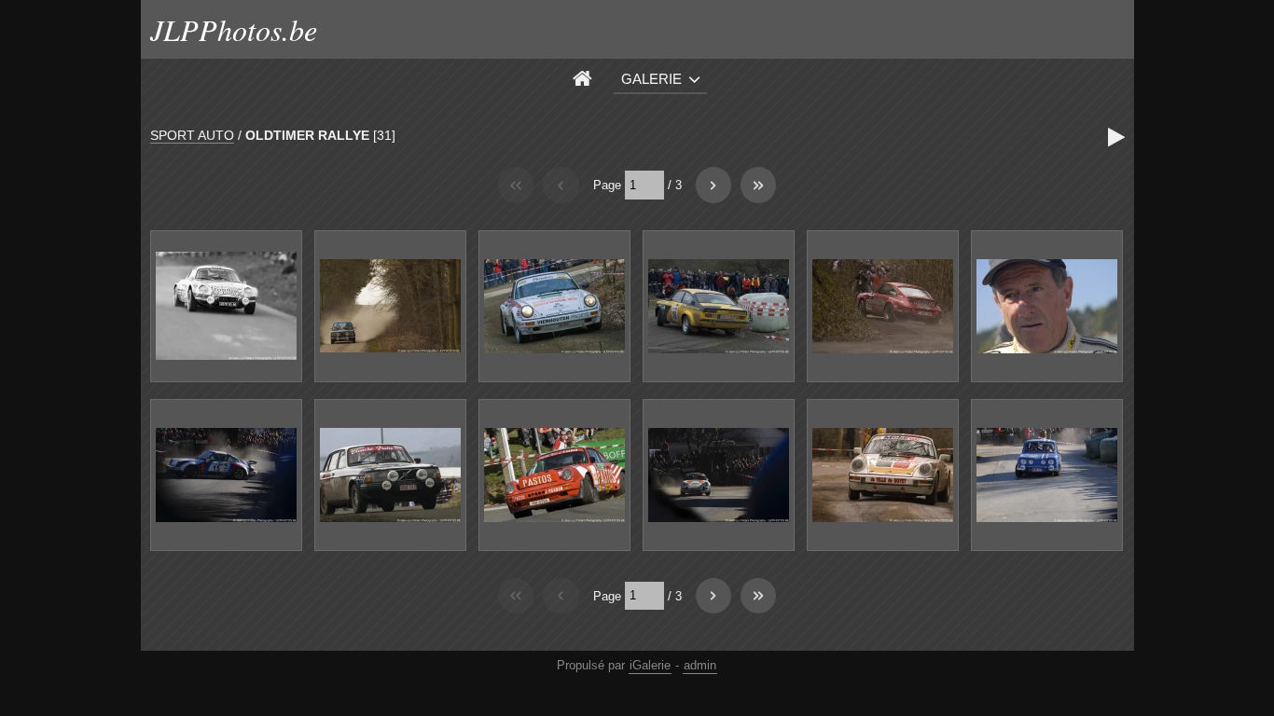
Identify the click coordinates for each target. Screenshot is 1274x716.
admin (700, 665)
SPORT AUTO (192, 135)
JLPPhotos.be (233, 29)
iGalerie (650, 665)
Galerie (651, 79)
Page (607, 185)
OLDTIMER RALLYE (307, 135)
